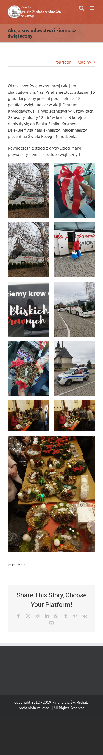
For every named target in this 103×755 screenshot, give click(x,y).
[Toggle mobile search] (81, 8)
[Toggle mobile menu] (92, 8)
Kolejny (84, 62)
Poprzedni (63, 62)
